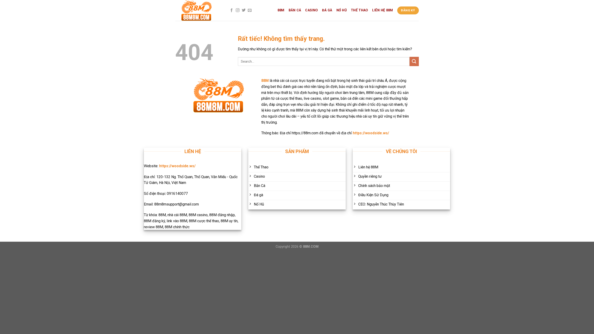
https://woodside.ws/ (371, 133)
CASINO (311, 10)
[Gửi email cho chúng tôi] (250, 10)
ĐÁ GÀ (327, 10)
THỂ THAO (359, 10)
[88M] (198, 10)
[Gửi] (414, 61)
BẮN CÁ (295, 10)
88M (281, 10)
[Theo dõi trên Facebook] (231, 10)
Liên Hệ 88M (382, 10)
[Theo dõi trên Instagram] (237, 10)
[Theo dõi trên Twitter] (243, 10)
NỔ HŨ (341, 10)
